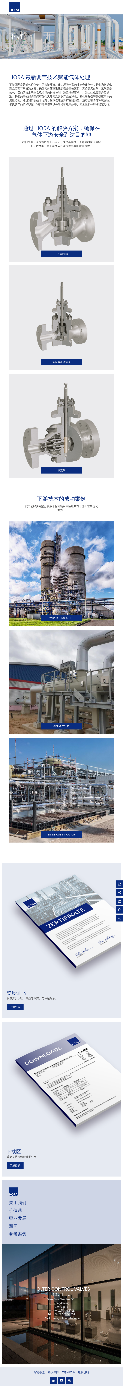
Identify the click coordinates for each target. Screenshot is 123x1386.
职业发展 (17, 1218)
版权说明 (83, 1372)
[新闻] (119, 901)
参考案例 (17, 1233)
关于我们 (17, 1202)
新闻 (13, 1226)
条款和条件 (68, 1372)
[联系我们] (119, 883)
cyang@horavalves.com (66, 1318)
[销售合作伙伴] (119, 892)
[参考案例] (119, 909)
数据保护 (53, 1372)
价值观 (15, 1210)
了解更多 (15, 1007)
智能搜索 (39, 1372)
